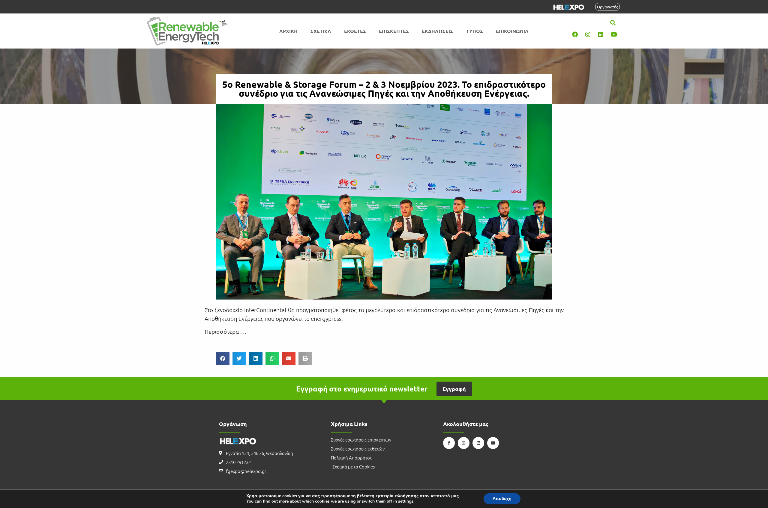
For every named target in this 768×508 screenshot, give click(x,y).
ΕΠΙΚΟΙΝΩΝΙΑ (512, 31)
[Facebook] (575, 34)
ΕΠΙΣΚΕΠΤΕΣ (394, 31)
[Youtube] (614, 34)
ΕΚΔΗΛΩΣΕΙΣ (437, 31)
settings (405, 501)
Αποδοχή (502, 498)
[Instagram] (588, 34)
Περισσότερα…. (225, 331)
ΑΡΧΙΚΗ (288, 31)
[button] (613, 23)
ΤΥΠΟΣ (474, 31)
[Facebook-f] (449, 443)
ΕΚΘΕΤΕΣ (355, 31)
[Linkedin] (601, 34)
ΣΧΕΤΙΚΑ (320, 31)
